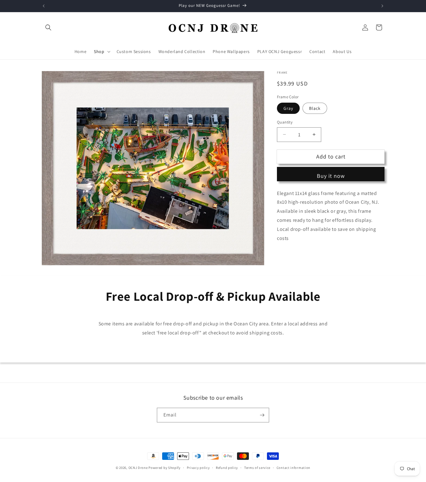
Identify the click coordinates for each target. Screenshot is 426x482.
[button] (48, 27)
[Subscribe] (262, 415)
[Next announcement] (382, 6)
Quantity (285, 122)
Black (315, 108)
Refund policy (227, 467)
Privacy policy (198, 467)
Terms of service (257, 467)
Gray (288, 108)
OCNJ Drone (138, 467)
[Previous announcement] (44, 6)
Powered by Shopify (164, 467)
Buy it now (331, 175)
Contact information (293, 467)
